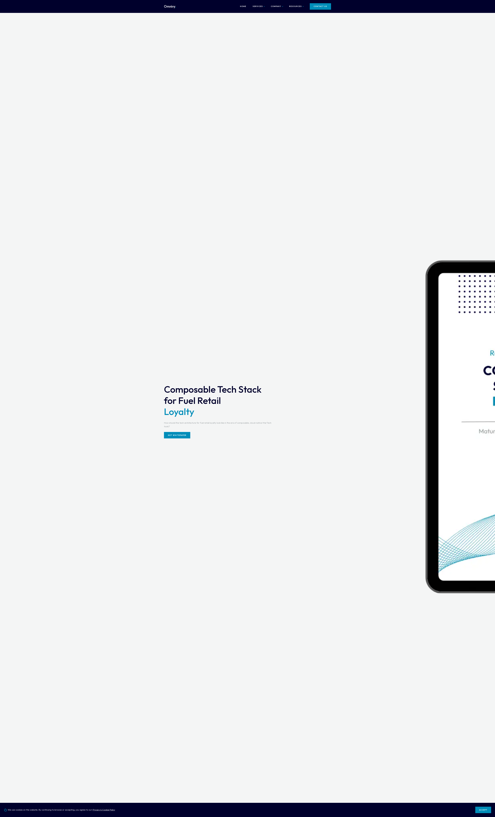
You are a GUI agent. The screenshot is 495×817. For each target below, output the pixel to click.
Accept (483, 810)
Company (276, 6)
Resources (295, 6)
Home (243, 6)
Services (258, 6)
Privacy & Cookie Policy (104, 809)
